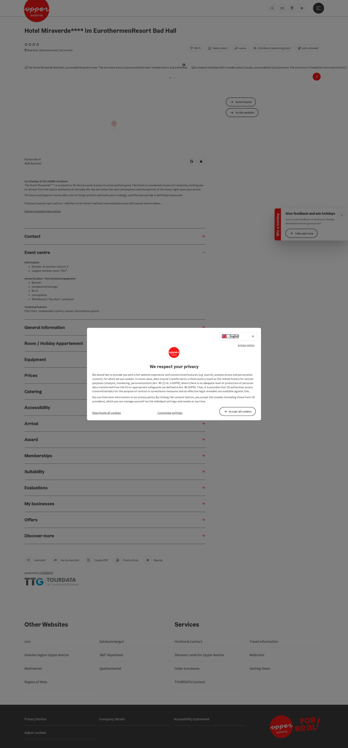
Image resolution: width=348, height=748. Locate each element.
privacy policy (246, 345)
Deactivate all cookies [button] (106, 413)
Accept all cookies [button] (240, 411)
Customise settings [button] (170, 413)
